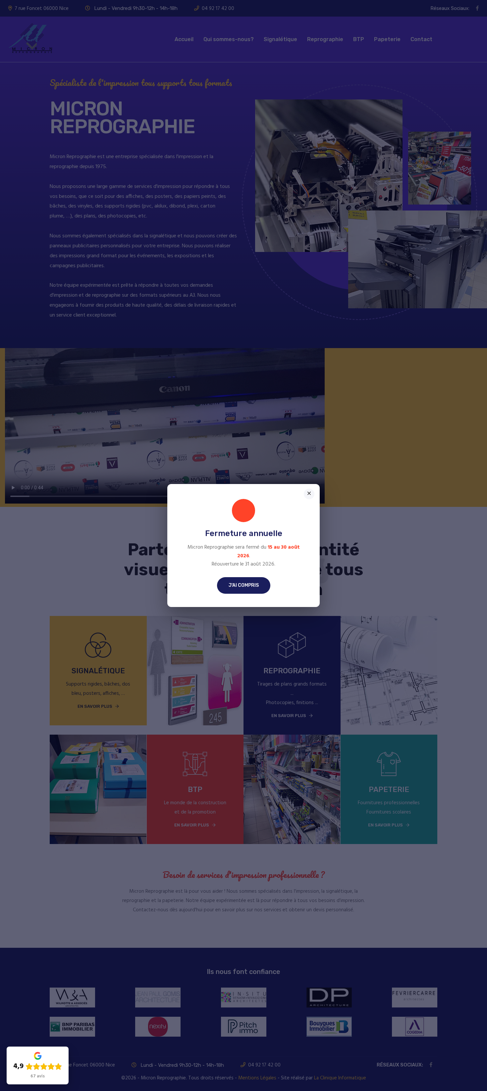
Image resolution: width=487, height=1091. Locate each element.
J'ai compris (244, 585)
